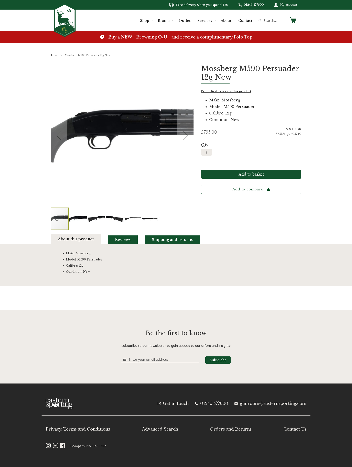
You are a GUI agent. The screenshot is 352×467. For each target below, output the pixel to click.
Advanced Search (160, 429)
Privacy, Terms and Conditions (78, 429)
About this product (76, 239)
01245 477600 (254, 5)
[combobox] (271, 20)
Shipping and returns (172, 239)
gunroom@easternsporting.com (273, 403)
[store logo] (65, 20)
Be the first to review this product (226, 91)
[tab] (79, 239)
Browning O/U (151, 37)
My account (288, 5)
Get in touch (176, 403)
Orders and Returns (231, 429)
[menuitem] (145, 20)
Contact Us (295, 429)
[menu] (196, 20)
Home (53, 55)
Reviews (123, 239)
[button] (78, 218)
